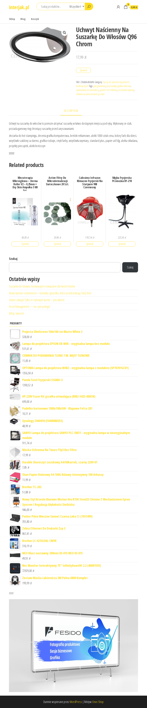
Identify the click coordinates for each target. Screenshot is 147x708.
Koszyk (35, 19)
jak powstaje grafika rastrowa (118, 86)
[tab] (73, 110)
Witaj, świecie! (16, 313)
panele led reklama (108, 90)
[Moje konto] (118, 7)
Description (71, 110)
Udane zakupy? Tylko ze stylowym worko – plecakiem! (36, 300)
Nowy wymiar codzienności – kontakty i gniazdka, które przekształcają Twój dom (50, 293)
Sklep (12, 19)
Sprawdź (83, 70)
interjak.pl (19, 7)
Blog (23, 19)
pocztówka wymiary (126, 90)
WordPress (76, 702)
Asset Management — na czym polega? (29, 306)
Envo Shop (98, 702)
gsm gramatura (99, 86)
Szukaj (13, 258)
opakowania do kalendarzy (87, 90)
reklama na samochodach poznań (90, 94)
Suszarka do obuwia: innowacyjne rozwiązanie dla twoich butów (42, 286)
